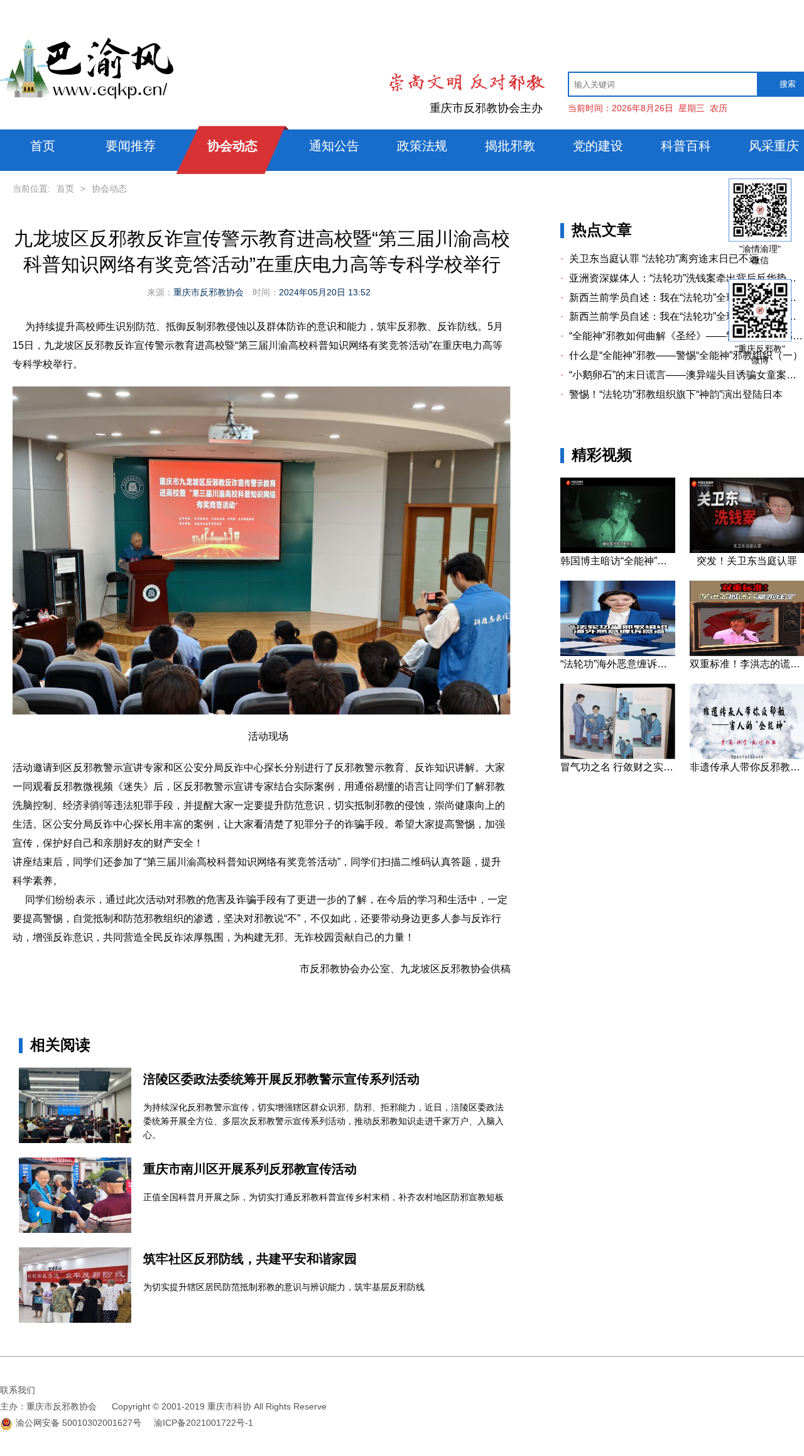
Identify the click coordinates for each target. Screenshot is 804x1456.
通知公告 (334, 146)
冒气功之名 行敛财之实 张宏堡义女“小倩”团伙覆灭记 (617, 767)
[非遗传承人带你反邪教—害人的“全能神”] (747, 756)
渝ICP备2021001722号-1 (203, 1423)
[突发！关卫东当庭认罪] (747, 550)
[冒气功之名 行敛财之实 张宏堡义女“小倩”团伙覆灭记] (617, 756)
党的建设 (598, 146)
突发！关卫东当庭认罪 (747, 561)
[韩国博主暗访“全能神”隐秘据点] (617, 550)
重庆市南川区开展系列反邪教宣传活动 (250, 1169)
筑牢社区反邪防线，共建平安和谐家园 (250, 1259)
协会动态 (232, 146)
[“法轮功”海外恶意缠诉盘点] (617, 653)
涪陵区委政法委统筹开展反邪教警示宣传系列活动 (281, 1079)
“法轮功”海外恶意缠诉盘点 (617, 664)
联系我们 (17, 1390)
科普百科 (686, 146)
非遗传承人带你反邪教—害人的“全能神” (747, 767)
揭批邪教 (510, 146)
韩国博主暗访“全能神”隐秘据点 (617, 561)
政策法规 (422, 146)
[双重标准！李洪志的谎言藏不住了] (747, 653)
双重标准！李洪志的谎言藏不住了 (747, 664)
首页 (42, 146)
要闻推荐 (131, 146)
